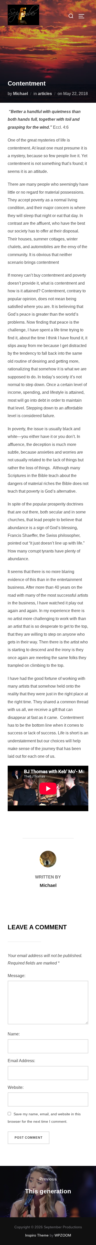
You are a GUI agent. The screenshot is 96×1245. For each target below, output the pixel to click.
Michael (20, 93)
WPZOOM (63, 1235)
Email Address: (21, 1061)
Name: (14, 1034)
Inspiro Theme (37, 1235)
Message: (16, 975)
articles (45, 93)
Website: (16, 1087)
